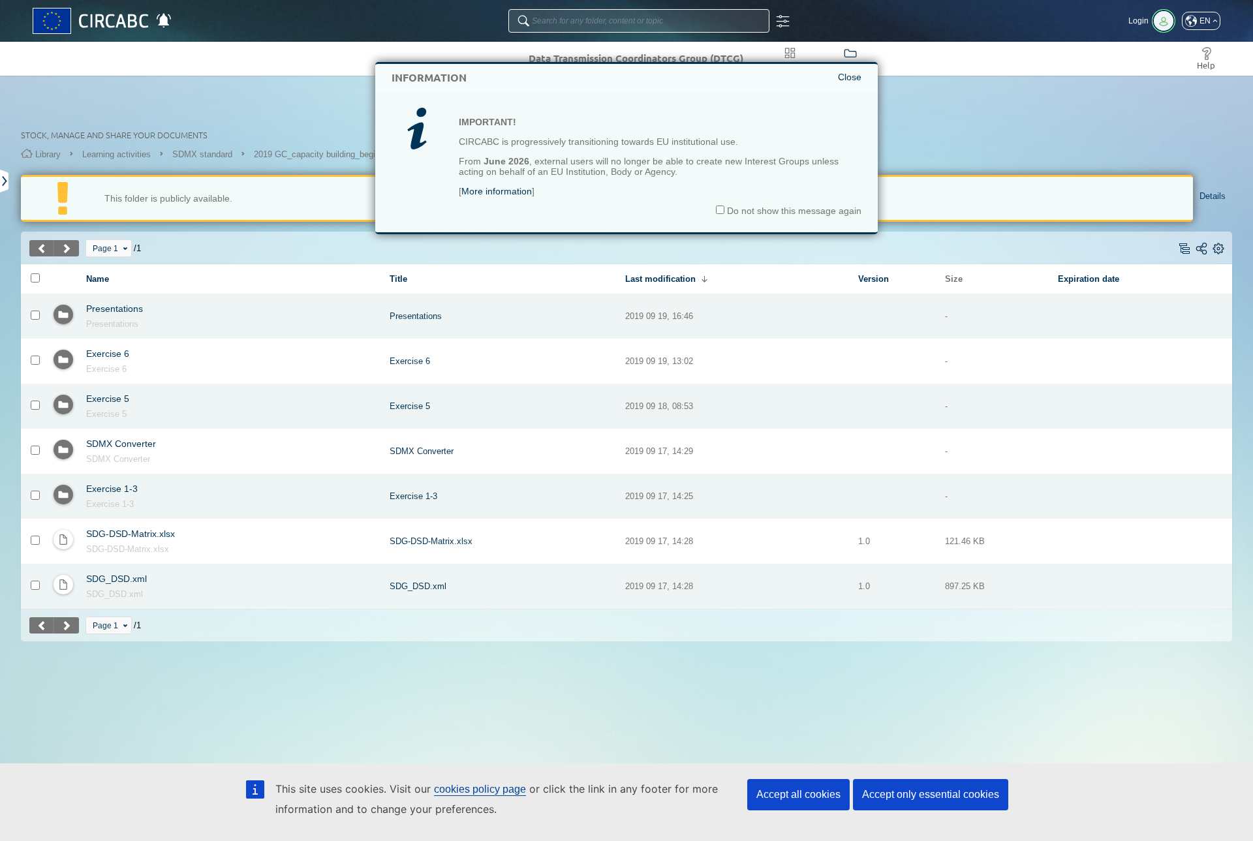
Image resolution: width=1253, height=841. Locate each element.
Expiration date (1088, 279)
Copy (94, 324)
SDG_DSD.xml (116, 578)
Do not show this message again (792, 211)
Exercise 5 (107, 398)
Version (873, 279)
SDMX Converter (121, 443)
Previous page (41, 248)
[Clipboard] (5, 181)
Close (849, 77)
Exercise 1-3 (112, 488)
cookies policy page (480, 789)
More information (496, 191)
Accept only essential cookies (930, 794)
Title (398, 279)
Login (1138, 21)
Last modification (660, 279)
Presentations (114, 308)
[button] (1201, 20)
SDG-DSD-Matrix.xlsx (130, 533)
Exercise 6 (107, 353)
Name (97, 279)
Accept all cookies (798, 794)
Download (101, 549)
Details (1212, 196)
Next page (66, 248)
